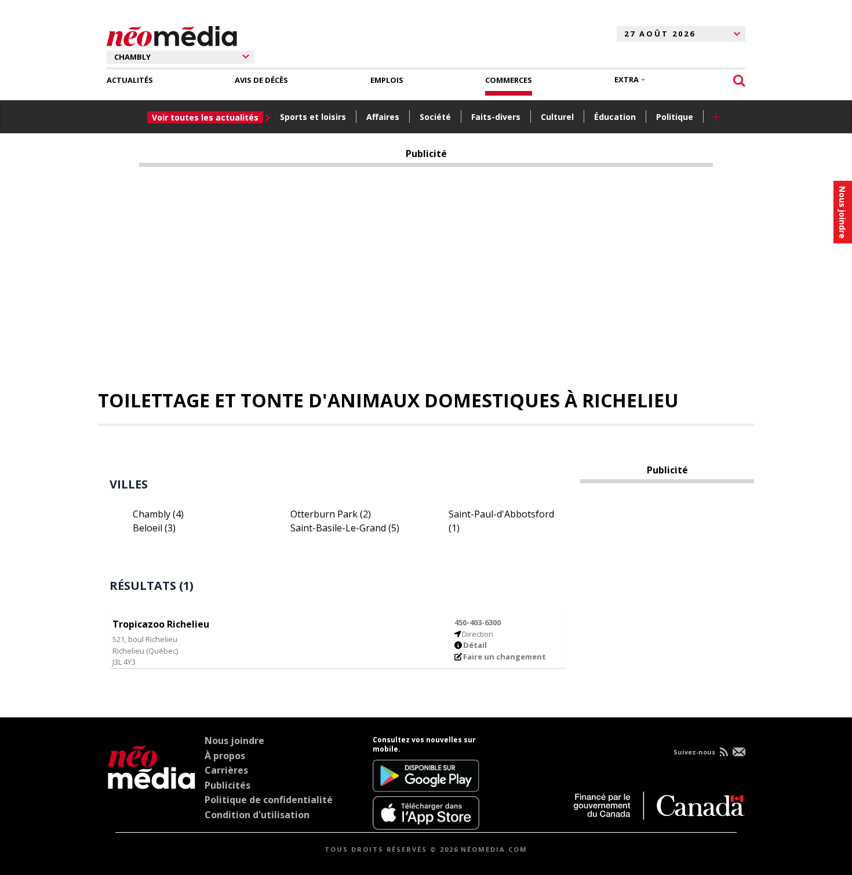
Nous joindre (234, 740)
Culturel (557, 116)
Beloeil (154, 528)
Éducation (615, 116)
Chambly (158, 514)
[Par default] (151, 783)
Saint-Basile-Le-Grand (344, 528)
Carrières (226, 770)
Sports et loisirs (313, 116)
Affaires (382, 116)
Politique (674, 116)
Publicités (227, 785)
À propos (225, 755)
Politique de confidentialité (269, 799)
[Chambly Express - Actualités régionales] (172, 34)
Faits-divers (495, 116)
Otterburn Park (330, 514)
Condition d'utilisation (257, 814)
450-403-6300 (477, 622)
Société (435, 116)
